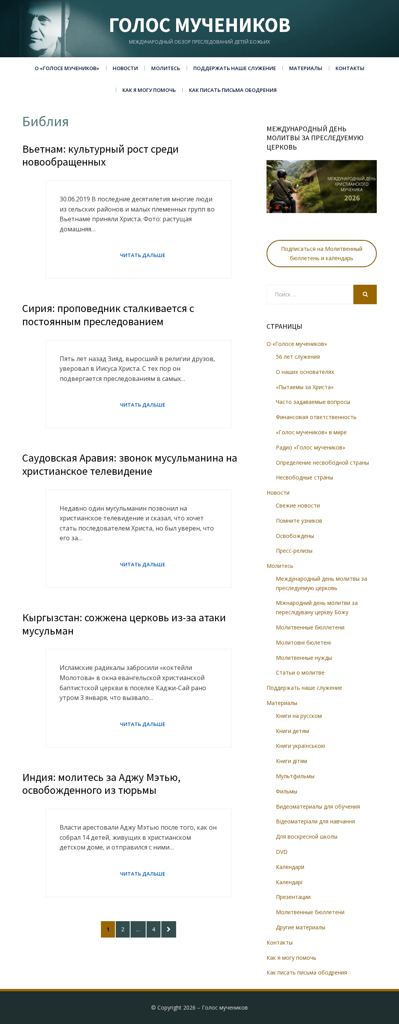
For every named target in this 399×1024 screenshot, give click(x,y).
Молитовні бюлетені (303, 642)
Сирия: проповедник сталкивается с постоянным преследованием (108, 314)
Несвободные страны (304, 477)
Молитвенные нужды (304, 657)
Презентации (293, 897)
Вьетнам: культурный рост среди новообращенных (100, 155)
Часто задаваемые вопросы (313, 401)
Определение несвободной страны (322, 462)
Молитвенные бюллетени (310, 627)
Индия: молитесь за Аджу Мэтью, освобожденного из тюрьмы (101, 783)
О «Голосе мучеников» (67, 68)
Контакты (349, 68)
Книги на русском (299, 715)
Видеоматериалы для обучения (318, 806)
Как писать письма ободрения (233, 89)
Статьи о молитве (300, 672)
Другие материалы (300, 927)
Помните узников (299, 520)
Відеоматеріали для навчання (315, 821)
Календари (290, 867)
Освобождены (295, 535)
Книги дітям (291, 761)
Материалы (305, 68)
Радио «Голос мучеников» (310, 447)
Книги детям (292, 731)
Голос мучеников (200, 24)
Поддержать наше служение (234, 68)
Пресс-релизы (294, 550)
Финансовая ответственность (316, 417)
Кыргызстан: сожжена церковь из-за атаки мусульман (124, 624)
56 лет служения (298, 356)
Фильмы (286, 791)
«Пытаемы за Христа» (305, 387)
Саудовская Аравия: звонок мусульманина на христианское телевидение (129, 464)
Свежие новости (298, 505)
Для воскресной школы (306, 836)
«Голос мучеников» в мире (311, 432)
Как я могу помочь (149, 89)
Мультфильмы (295, 776)
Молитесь (165, 68)
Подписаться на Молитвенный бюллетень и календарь (321, 253)
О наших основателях (305, 371)
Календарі (289, 882)
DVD (282, 851)
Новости (125, 68)
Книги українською (300, 745)
